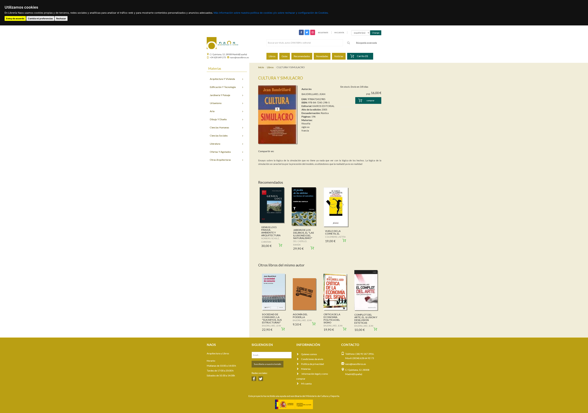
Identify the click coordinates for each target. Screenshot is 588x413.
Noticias (338, 56)
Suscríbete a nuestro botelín (267, 364)
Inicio (261, 67)
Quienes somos (309, 354)
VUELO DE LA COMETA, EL (333, 232)
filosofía (306, 123)
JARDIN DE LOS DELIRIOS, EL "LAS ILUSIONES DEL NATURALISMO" (303, 233)
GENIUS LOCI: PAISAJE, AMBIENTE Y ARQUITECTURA (271, 231)
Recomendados (302, 56)
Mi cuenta (306, 383)
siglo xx (305, 126)
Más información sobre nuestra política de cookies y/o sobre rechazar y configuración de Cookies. (271, 12)
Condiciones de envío (312, 359)
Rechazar (61, 18)
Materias (306, 368)
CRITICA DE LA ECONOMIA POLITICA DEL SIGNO (332, 318)
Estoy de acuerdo (15, 18)
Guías (285, 56)
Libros (272, 56)
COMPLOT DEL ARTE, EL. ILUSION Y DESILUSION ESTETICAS (365, 318)
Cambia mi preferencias (40, 18)
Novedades (322, 56)
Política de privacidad (312, 363)
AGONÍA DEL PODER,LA (300, 315)
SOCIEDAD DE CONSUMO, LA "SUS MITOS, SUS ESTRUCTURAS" (272, 318)
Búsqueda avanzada (366, 42)
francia (305, 130)
